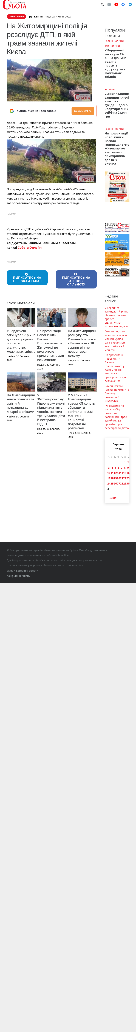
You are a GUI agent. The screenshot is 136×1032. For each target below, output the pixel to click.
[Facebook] (123, 4)
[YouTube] (116, 4)
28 (121, 483)
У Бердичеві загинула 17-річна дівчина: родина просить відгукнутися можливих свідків (21, 341)
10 (108, 473)
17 (108, 478)
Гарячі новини (114, 41)
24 (108, 483)
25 (112, 483)
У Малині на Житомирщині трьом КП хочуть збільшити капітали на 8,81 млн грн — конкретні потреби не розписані (81, 411)
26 (115, 483)
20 (118, 478)
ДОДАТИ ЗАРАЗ (83, 110)
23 (128, 478)
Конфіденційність (18, 575)
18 (112, 478)
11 (112, 473)
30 (128, 483)
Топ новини (112, 45)
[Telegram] (130, 4)
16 (128, 473)
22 (124, 478)
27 (118, 483)
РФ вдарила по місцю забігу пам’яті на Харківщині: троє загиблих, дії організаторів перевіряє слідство (117, 417)
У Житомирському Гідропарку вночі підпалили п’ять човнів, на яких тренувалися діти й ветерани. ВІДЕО (51, 409)
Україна (110, 89)
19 (115, 478)
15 (124, 473)
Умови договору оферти (22, 570)
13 (118, 473)
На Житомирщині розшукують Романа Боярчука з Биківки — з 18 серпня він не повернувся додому (82, 343)
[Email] (109, 4)
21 (121, 478)
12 (115, 473)
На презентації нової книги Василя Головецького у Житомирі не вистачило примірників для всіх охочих (50, 345)
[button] (102, 4)
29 (124, 483)
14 (121, 473)
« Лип (113, 498)
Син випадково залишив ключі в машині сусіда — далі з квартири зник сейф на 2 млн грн (117, 105)
